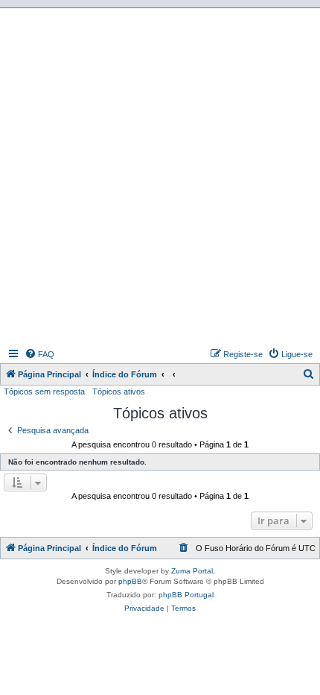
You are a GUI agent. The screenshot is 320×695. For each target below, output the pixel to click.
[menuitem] (39, 354)
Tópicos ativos (118, 391)
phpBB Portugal (186, 595)
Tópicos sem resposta (44, 391)
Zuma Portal (192, 571)
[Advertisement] (160, 176)
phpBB (130, 581)
